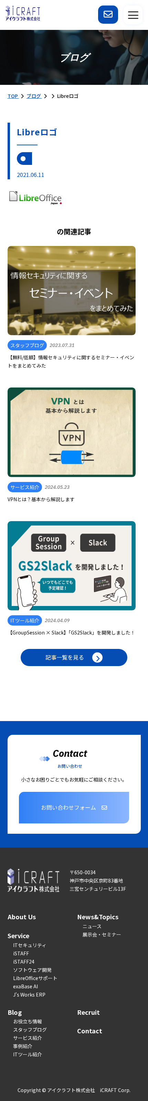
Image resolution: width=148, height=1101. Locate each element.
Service (18, 935)
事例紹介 (22, 1046)
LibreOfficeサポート (35, 978)
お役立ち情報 (27, 1021)
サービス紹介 (27, 1037)
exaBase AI (25, 986)
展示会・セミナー (102, 934)
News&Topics (97, 916)
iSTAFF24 (23, 961)
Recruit (88, 1012)
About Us (22, 916)
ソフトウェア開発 (32, 969)
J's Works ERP (29, 994)
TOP (13, 95)
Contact (89, 1030)
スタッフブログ (30, 1029)
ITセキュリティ (29, 945)
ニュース (92, 926)
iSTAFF (21, 953)
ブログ (34, 95)
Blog (15, 1012)
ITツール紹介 (27, 1054)
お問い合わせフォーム (68, 807)
